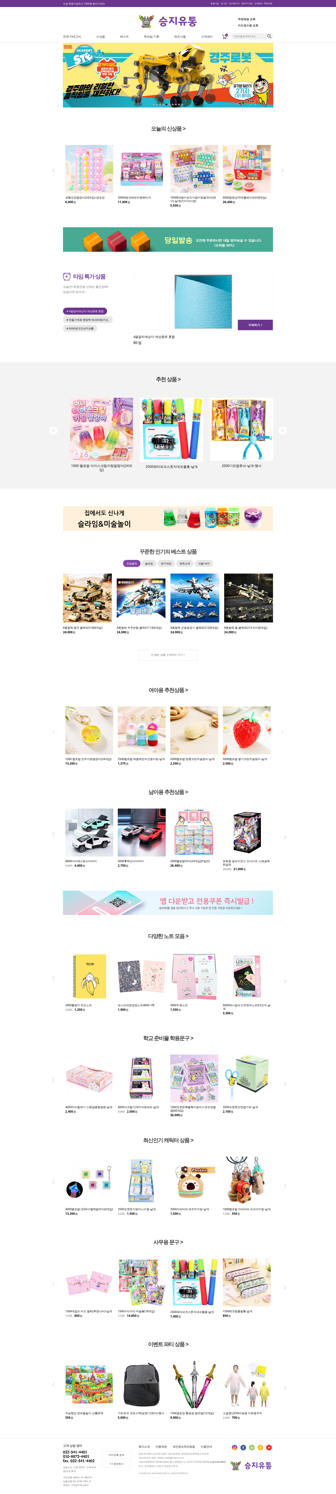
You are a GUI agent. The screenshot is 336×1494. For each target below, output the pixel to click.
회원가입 (215, 3)
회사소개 (144, 1446)
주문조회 (268, 3)
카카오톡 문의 (116, 1455)
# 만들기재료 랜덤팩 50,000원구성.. (87, 319)
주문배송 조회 (246, 19)
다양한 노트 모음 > (168, 936)
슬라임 (149, 563)
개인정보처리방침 (184, 1446)
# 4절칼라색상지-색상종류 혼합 (85, 311)
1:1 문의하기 (117, 1463)
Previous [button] (53, 170)
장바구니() (246, 3)
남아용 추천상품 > (168, 792)
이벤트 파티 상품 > (168, 1344)
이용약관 (161, 1446)
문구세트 (166, 563)
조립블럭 (132, 563)
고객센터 (258, 3)
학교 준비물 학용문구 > (168, 1038)
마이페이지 (234, 3)
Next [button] (282, 170)
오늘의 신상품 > (168, 129)
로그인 (224, 3)
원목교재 (185, 563)
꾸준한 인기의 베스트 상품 (168, 552)
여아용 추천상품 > (168, 690)
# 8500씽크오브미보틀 (80, 328)
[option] (103, 176)
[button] (306, 76)
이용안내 (206, 1446)
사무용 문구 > (168, 1242)
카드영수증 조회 (248, 25)
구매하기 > (255, 325)
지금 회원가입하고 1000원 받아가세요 (84, 3)
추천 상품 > (168, 379)
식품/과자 (204, 563)
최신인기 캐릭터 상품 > (168, 1140)
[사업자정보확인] (218, 1461)
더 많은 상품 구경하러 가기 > (168, 654)
